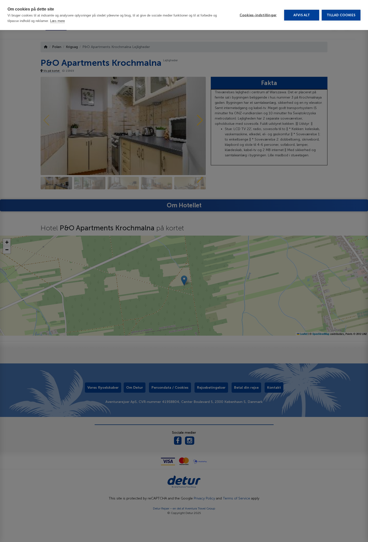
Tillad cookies (341, 15)
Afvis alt (301, 15)
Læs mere (57, 21)
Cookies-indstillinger (258, 15)
